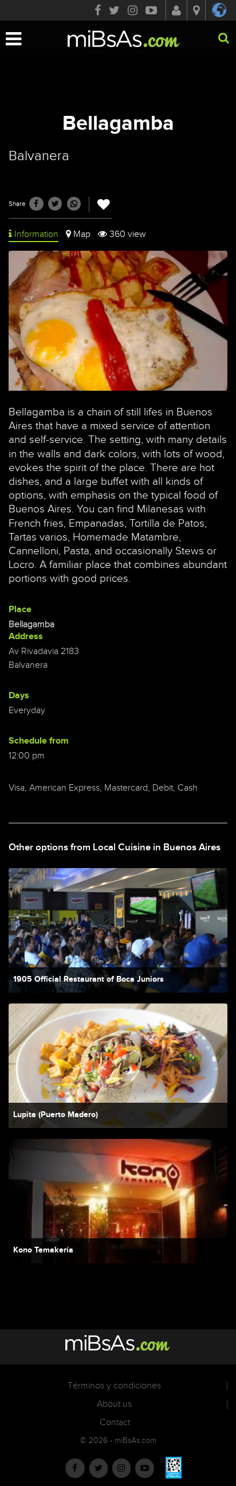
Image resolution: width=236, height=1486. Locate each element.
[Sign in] (176, 11)
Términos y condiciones (114, 1385)
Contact (115, 1422)
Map (82, 234)
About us (114, 1404)
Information (36, 234)
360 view (127, 234)
